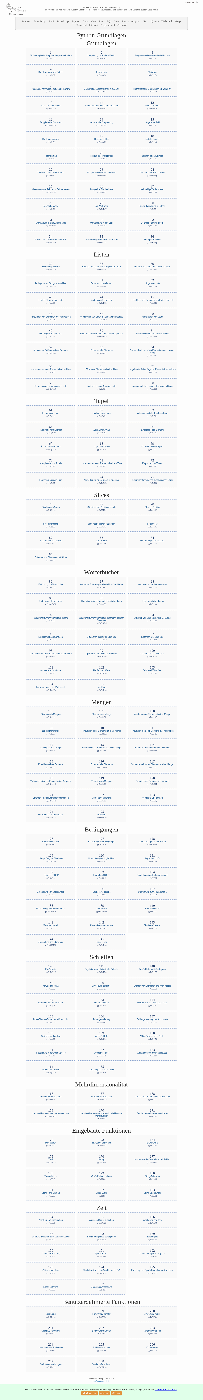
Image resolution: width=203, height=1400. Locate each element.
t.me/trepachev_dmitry (101, 1381)
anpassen (104, 1393)
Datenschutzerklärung (166, 1389)
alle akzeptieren (89, 1393)
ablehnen (116, 1393)
